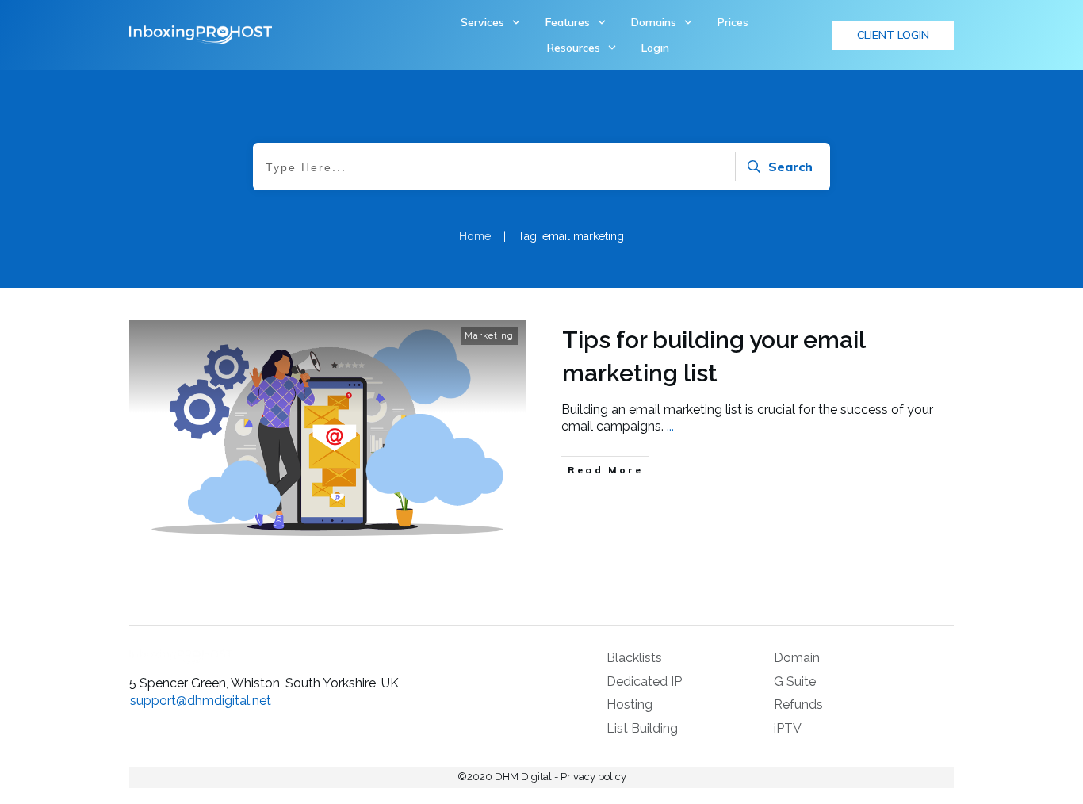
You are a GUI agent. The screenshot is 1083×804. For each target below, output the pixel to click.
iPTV (788, 728)
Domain (797, 657)
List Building (642, 728)
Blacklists (634, 657)
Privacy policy (593, 777)
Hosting (629, 704)
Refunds (798, 704)
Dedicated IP (644, 681)
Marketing (489, 336)
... (670, 426)
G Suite (795, 681)
